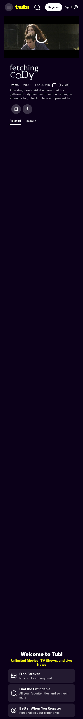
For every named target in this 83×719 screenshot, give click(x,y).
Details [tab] (31, 121)
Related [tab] (15, 120)
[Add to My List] (16, 109)
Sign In (69, 7)
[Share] (27, 109)
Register (53, 7)
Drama (14, 85)
